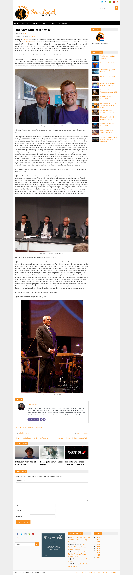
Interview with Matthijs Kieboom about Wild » (73, 438)
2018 (98, 540)
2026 (98, 557)
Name (19, 505)
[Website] (41, 419)
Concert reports (20, 2)
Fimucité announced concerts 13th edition (75, 463)
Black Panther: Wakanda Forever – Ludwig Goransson (79, 540)
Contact (52, 23)
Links (44, 23)
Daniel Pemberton (28, 42)
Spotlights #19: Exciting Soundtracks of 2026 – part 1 (108, 105)
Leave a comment (82, 433)
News (60, 2)
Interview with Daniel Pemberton (25, 463)
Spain (24, 427)
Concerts (35, 23)
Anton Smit (32, 404)
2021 (98, 546)
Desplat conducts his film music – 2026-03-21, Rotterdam (108, 139)
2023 (98, 551)
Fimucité (26, 40)
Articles (44, 2)
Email (18, 511)
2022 (98, 548)
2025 (98, 555)
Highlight (21, 433)
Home (16, 23)
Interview (27, 433)
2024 (98, 553)
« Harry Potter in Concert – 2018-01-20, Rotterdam (32, 438)
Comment (20, 481)
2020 (98, 544)
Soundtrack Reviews (33, 2)
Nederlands (63, 23)
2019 (98, 542)
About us (25, 23)
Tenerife (30, 427)
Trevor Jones (38, 427)
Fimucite (18, 427)
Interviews (53, 2)
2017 (98, 538)
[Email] (44, 419)
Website (19, 516)
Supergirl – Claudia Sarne (108, 63)
